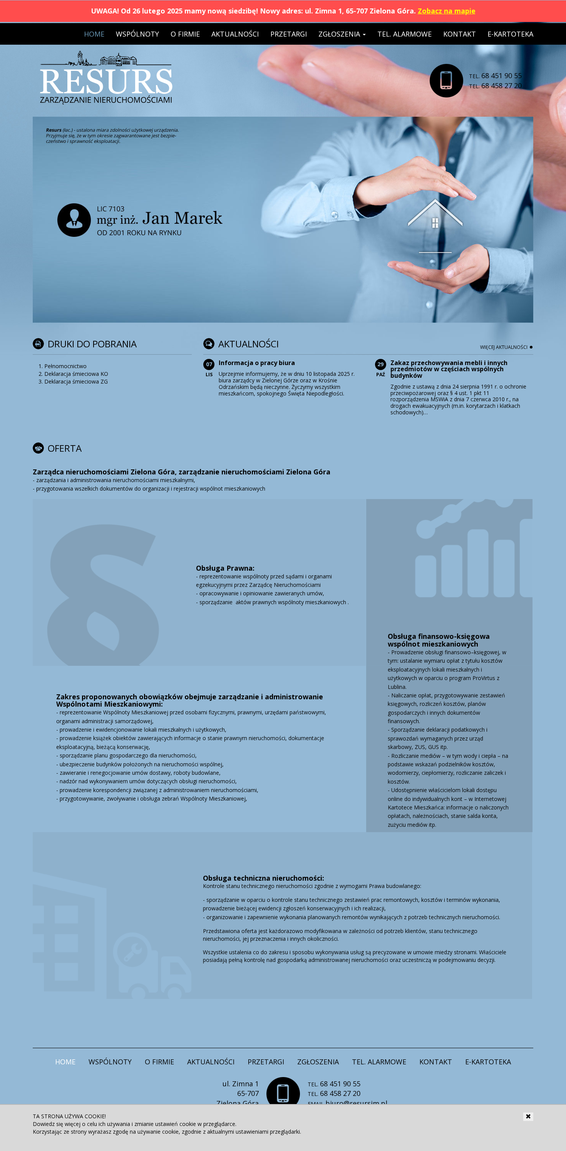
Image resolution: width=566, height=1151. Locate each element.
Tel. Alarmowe (404, 34)
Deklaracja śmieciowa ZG (76, 381)
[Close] (528, 1116)
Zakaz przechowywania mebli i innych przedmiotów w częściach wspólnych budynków (448, 369)
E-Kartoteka (510, 34)
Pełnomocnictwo (65, 366)
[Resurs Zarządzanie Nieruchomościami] (106, 59)
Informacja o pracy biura (257, 363)
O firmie (185, 34)
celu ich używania (108, 1124)
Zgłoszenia (340, 34)
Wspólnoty (137, 34)
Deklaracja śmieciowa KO (76, 373)
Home (94, 34)
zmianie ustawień (156, 1124)
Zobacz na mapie (447, 10)
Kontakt (459, 34)
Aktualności (235, 34)
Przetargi (288, 34)
